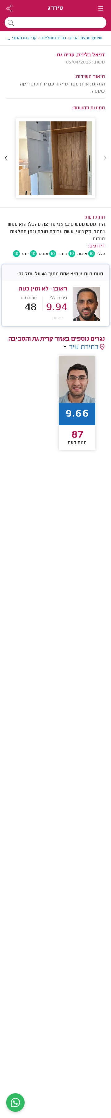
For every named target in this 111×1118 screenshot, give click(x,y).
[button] (6, 158)
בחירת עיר (84, 348)
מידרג (55, 8)
